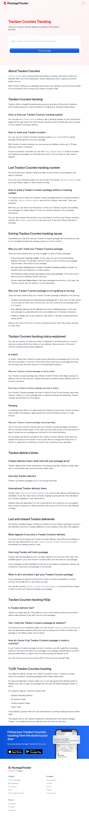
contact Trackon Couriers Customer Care (55, 542)
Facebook (11, 810)
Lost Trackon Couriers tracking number (34, 167)
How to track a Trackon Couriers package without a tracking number (40, 192)
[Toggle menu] (83, 3)
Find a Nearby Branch (54, 151)
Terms (48, 787)
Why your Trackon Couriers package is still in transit (31, 371)
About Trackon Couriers (24, 71)
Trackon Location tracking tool (67, 627)
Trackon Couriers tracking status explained (36, 336)
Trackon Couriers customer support (41, 586)
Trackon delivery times (23, 453)
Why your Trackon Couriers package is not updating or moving (41, 290)
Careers (49, 783)
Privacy (49, 790)
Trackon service (29, 119)
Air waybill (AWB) (61, 137)
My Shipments (13, 783)
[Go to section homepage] (20, 771)
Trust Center (51, 793)
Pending (12, 405)
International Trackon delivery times (27, 488)
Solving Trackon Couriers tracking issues (35, 233)
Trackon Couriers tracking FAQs (29, 600)
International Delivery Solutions (33, 493)
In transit (13, 354)
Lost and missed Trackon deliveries (31, 519)
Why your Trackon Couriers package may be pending (31, 422)
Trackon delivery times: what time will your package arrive (39, 461)
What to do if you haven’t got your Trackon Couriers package (40, 574)
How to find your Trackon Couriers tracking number (35, 114)
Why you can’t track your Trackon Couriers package (35, 249)
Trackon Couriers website (28, 200)
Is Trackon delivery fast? (21, 607)
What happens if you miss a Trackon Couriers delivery (36, 534)
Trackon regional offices (29, 220)
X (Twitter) (12, 804)
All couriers (12, 787)
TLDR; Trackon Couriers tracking (29, 669)
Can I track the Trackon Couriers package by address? (37, 623)
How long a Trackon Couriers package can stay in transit (33, 388)
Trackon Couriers (15, 76)
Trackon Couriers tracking (25, 99)
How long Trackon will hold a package (28, 552)
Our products (51, 780)
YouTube (11, 807)
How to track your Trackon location (27, 132)
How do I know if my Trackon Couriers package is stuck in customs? (38, 642)
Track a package (14, 780)
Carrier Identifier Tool (16, 793)
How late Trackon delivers (22, 476)
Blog (10, 790)
